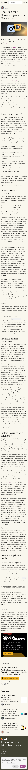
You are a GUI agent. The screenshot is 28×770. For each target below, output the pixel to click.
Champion (8, 44)
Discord (3, 756)
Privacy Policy (11, 763)
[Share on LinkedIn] (5, 684)
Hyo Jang (7, 732)
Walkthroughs (5, 663)
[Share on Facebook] (8, 684)
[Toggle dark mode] (24, 2)
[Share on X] (1, 684)
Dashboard (4, 751)
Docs (2, 749)
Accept (22, 766)
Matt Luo (7, 7)
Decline (15, 766)
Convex (14, 47)
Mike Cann (7, 704)
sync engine (9, 482)
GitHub (3, 754)
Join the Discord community (11, 678)
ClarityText (15, 81)
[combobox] (16, 2)
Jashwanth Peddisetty (10, 718)
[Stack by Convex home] (4, 2)
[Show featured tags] (26, 2)
